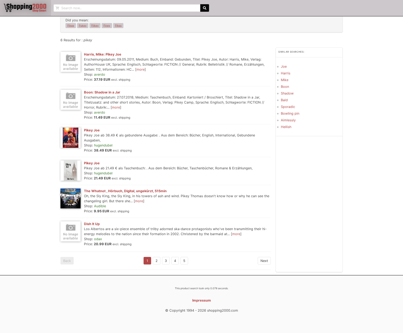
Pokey (82, 25)
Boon (285, 86)
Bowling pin (290, 113)
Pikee (70, 25)
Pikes (118, 25)
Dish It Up (92, 224)
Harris (285, 73)
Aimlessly (288, 120)
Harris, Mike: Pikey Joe (102, 54)
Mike (284, 80)
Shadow (287, 93)
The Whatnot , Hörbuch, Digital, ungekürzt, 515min (125, 191)
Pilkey (95, 25)
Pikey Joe (92, 130)
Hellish (286, 127)
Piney (106, 25)
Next (264, 261)
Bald (284, 100)
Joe (284, 66)
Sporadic (288, 107)
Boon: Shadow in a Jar (102, 92)
